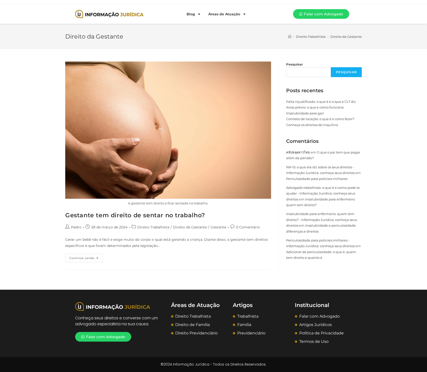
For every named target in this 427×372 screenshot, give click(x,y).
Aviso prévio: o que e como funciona (315, 107)
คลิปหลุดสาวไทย (298, 152)
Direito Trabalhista (153, 227)
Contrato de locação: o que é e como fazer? (320, 119)
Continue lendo (86, 257)
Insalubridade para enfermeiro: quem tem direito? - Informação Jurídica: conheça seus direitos (321, 219)
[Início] (289, 37)
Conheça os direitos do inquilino (312, 125)
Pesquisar (294, 64)
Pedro (76, 227)
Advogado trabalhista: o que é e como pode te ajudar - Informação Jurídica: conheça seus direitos (323, 193)
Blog (191, 14)
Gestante (218, 227)
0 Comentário (248, 227)
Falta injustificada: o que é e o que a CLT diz (321, 102)
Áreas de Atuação (224, 14)
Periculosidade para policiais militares (316, 179)
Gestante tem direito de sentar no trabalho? (135, 215)
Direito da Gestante (346, 37)
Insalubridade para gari (305, 113)
